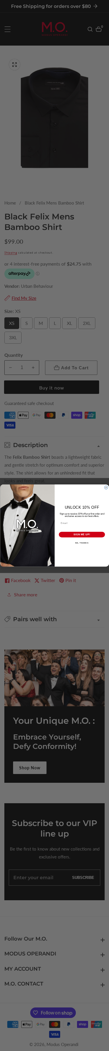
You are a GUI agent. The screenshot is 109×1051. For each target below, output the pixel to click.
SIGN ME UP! (81, 534)
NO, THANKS (81, 543)
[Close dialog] (106, 487)
